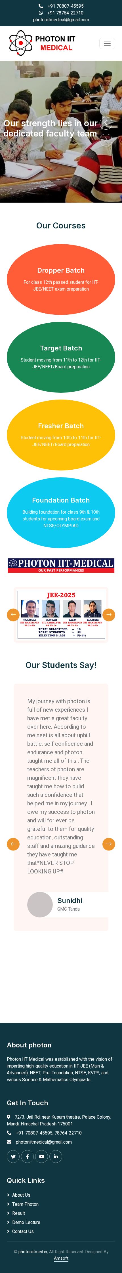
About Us (21, 1195)
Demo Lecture (26, 1222)
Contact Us (23, 1231)
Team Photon (25, 1204)
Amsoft (61, 1258)
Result (18, 1213)
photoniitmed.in (32, 1252)
